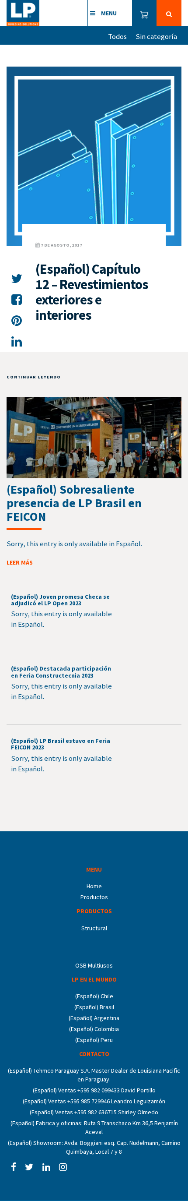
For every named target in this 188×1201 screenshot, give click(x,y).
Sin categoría (156, 36)
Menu (108, 13)
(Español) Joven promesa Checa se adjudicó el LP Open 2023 (60, 600)
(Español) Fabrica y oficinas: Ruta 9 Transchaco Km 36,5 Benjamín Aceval (94, 1127)
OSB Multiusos (94, 965)
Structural (94, 928)
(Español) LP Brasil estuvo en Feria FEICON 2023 (60, 744)
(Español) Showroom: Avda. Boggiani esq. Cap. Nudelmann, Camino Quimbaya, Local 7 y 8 (94, 1147)
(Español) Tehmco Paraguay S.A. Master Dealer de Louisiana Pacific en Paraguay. (94, 1075)
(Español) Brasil (94, 1007)
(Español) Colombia (94, 1029)
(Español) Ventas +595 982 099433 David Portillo (94, 1090)
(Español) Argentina (94, 1018)
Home (94, 886)
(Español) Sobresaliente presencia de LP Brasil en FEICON (74, 502)
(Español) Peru (94, 1040)
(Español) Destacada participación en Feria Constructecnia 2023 (61, 671)
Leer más (20, 562)
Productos (94, 897)
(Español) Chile (94, 996)
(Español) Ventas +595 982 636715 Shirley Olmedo (94, 1112)
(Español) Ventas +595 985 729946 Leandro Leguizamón (94, 1101)
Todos (117, 36)
